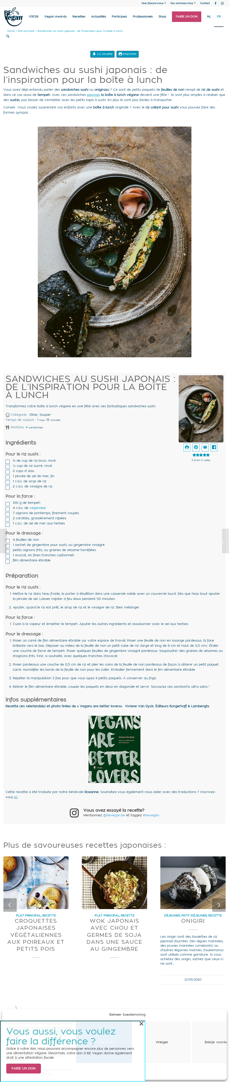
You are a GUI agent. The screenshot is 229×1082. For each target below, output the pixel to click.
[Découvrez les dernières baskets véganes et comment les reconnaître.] (225, 541)
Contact (205, 3)
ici (15, 797)
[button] (196, 447)
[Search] (7, 36)
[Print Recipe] (187, 447)
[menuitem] (153, 3)
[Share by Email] (205, 447)
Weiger (162, 1042)
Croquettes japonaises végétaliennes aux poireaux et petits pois (36, 935)
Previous (10, 905)
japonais (93, 95)
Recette (49, 915)
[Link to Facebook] (215, 3)
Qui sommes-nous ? (182, 3)
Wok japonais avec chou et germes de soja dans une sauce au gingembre (114, 935)
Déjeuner (172, 915)
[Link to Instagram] (222, 3)
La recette (104, 54)
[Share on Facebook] (214, 447)
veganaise (38, 508)
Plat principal (28, 915)
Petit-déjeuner (194, 915)
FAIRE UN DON (24, 1068)
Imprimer (129, 54)
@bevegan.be (114, 815)
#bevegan (151, 815)
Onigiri (193, 921)
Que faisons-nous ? (154, 3)
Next (219, 905)
